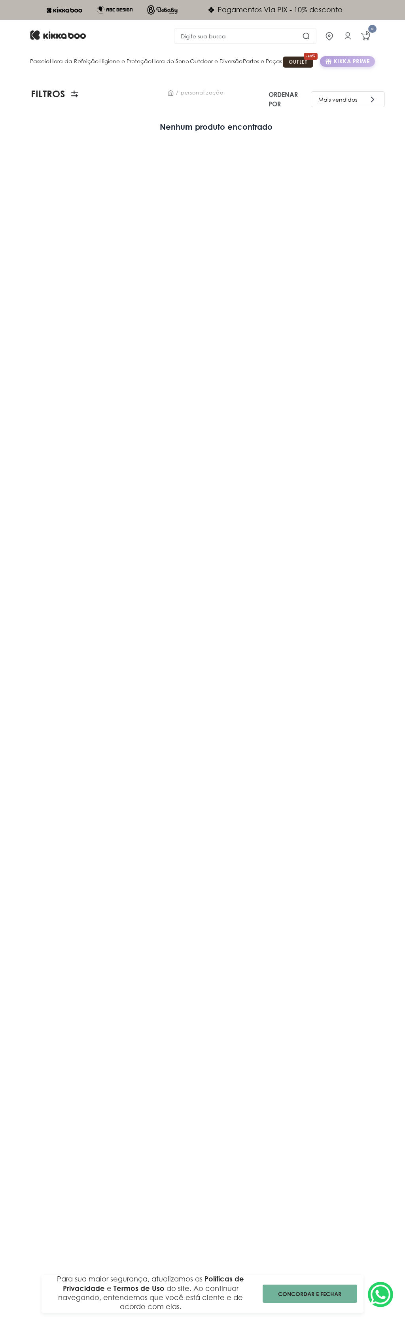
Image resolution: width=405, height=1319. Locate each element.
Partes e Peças (262, 61)
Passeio (39, 61)
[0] (365, 36)
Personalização (202, 93)
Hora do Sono (170, 61)
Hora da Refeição (74, 61)
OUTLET (298, 62)
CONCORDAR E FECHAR (309, 1294)
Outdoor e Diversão (216, 61)
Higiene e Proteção (125, 61)
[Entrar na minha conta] (348, 36)
